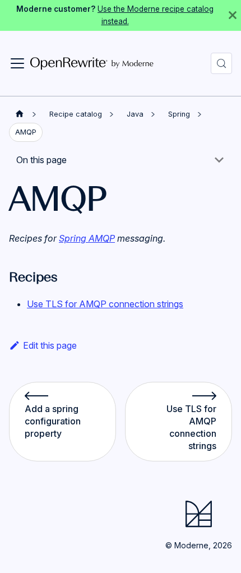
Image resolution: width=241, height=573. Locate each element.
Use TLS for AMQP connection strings (105, 303)
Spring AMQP (87, 238)
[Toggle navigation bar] (17, 63)
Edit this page (50, 345)
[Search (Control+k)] (221, 63)
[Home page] (19, 114)
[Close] (232, 15)
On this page (41, 159)
